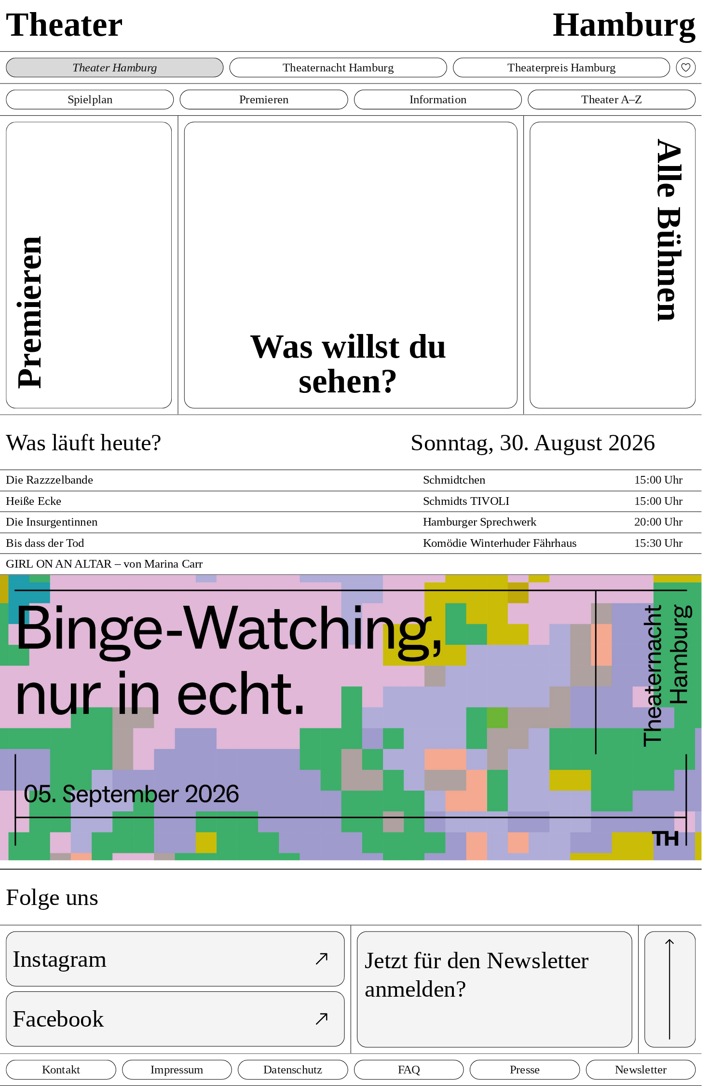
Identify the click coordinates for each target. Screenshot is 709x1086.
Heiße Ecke (33, 501)
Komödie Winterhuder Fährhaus (500, 542)
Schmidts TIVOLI (466, 501)
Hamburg (624, 24)
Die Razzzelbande (49, 480)
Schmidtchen (454, 480)
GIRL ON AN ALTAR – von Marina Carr (104, 564)
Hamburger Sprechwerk (480, 522)
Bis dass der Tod (45, 542)
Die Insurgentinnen (51, 522)
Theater (64, 24)
